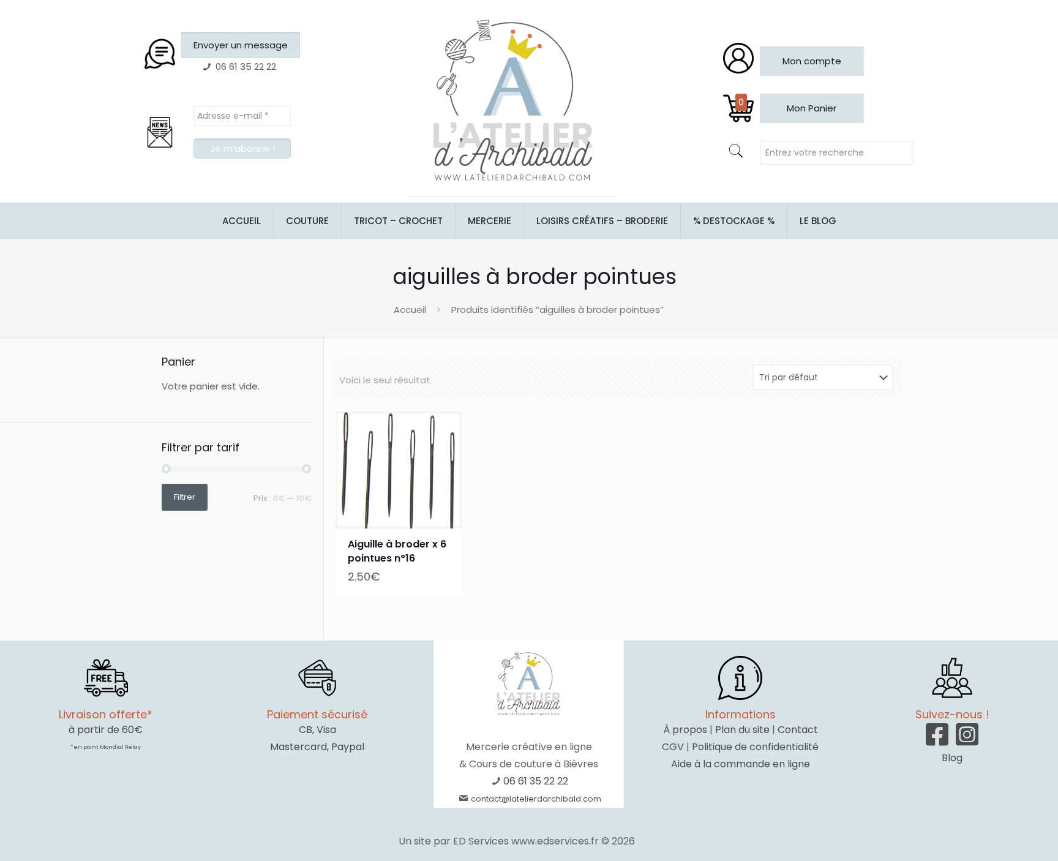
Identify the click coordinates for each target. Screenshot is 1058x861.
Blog (952, 758)
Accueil (410, 309)
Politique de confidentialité (755, 747)
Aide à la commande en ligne (740, 764)
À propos (685, 730)
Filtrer (184, 497)
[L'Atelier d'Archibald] (513, 101)
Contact (798, 730)
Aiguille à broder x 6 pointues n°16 (397, 551)
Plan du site (742, 730)
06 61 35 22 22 (535, 781)
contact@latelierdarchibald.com (536, 799)
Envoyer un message (240, 45)
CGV (673, 747)
